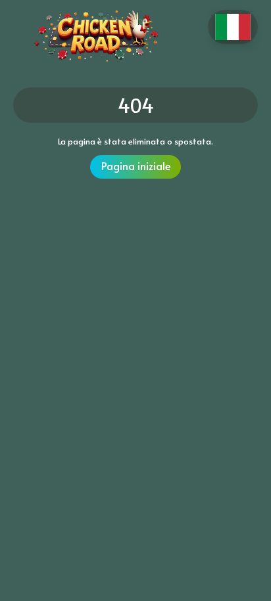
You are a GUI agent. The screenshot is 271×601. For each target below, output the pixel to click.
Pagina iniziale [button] (135, 165)
